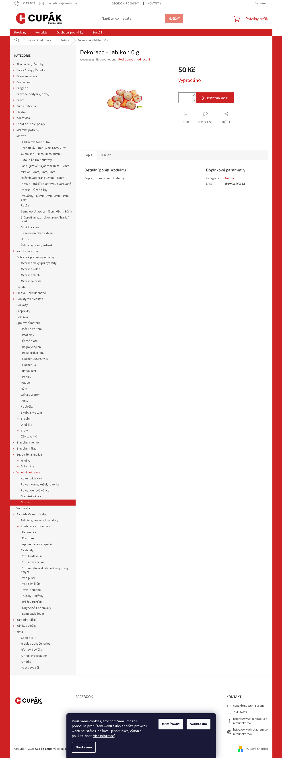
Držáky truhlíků (32, 602)
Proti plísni (28, 578)
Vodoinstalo (24, 508)
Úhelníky (26, 425)
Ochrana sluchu (31, 275)
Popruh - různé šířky (34, 190)
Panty (24, 401)
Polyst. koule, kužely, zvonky (40, 484)
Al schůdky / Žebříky (29, 64)
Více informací (104, 735)
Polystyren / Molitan (29, 299)
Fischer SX (29, 365)
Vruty (24, 431)
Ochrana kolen (30, 269)
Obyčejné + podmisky (36, 608)
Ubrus (25, 239)
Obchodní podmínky (125, 4)
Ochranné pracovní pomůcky (35, 257)
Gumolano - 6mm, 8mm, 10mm (41, 154)
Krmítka (26, 662)
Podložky (27, 406)
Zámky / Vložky (26, 626)
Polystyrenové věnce (35, 490)
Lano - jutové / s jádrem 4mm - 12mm (45, 166)
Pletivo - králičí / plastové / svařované (46, 184)
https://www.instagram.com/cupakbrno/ (250, 731)
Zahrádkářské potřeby (31, 514)
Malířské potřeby (27, 130)
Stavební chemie (27, 442)
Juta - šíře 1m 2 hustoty (36, 160)
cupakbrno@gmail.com (248, 706)
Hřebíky (26, 377)
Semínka (22, 317)
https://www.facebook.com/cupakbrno (250, 721)
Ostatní (21, 287)
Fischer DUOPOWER (35, 359)
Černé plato (30, 341)
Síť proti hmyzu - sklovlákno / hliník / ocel (45, 219)
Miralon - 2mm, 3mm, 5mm (38, 172)
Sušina (25, 502)
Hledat (174, 18)
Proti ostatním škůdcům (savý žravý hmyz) (44, 570)
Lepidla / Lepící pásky (30, 124)
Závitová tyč (29, 436)
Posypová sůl (30, 668)
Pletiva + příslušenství (31, 293)
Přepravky (23, 311)
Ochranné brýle (31, 281)
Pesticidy (27, 550)
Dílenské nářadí (26, 76)
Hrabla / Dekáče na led (36, 643)
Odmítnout (171, 724)
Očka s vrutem (30, 395)
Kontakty (154, 4)
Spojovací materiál (28, 323)
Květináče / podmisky (35, 526)
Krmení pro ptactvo (34, 656)
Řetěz (25, 205)
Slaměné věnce (31, 496)
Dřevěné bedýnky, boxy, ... (34, 94)
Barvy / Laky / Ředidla (30, 70)
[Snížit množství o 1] (194, 100)
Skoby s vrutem (31, 412)
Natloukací (29, 371)
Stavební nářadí (26, 448)
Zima (19, 632)
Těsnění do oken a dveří (37, 233)
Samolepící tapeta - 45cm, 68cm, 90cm (46, 211)
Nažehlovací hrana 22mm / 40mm (42, 178)
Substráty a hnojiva (29, 454)
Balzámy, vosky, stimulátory (39, 520)
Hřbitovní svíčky (31, 650)
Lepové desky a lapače (36, 544)
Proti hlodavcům (32, 556)
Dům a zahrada (26, 106)
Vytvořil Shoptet (257, 749)
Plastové (28, 538)
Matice (25, 383)
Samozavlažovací (33, 614)
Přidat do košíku (218, 98)
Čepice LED (28, 638)
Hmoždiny (27, 335)
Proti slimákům (31, 584)
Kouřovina (23, 118)
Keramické (29, 532)
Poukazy (22, 305)
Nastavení (84, 747)
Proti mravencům (32, 562)
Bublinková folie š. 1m (35, 142)
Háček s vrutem (31, 329)
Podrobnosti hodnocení (134, 60)
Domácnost (24, 82)
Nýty (24, 389)
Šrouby (26, 418)
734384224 (240, 712)
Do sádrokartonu (33, 353)
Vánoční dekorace (28, 472)
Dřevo (20, 100)
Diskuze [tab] (106, 155)
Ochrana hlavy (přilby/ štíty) (39, 263)
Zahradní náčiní (26, 620)
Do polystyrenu (32, 347)
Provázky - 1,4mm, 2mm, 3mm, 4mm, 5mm (45, 198)
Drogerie (22, 88)
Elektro (21, 112)
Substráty (27, 466)
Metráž (21, 136)
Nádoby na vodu (27, 251)
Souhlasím (198, 724)
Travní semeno (31, 590)
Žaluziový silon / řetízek (37, 245)
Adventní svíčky (31, 478)
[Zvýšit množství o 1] (194, 95)
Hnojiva (26, 460)
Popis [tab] (88, 155)
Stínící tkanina (30, 227)
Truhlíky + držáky (32, 596)
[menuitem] (20, 32)
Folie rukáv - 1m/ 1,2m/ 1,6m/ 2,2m (43, 148)
